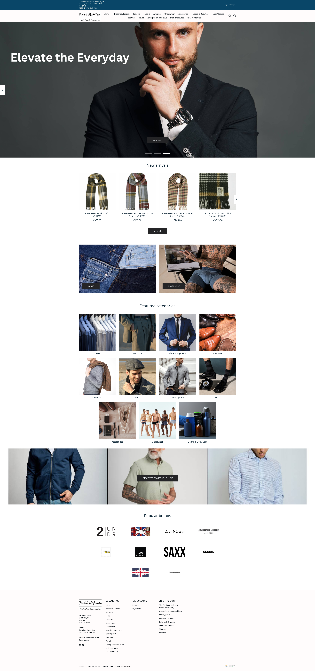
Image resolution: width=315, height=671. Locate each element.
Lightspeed (128, 666)
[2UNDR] (106, 531)
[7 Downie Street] (140, 531)
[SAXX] (174, 552)
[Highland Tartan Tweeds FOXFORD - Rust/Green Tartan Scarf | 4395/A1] (137, 191)
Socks (147, 14)
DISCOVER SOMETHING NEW (157, 478)
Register (135, 605)
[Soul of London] (140, 572)
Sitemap (162, 629)
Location (162, 632)
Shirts (97, 353)
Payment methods (166, 618)
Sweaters (157, 14)
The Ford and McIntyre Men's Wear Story (168, 606)
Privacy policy (164, 614)
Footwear (131, 17)
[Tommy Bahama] (174, 572)
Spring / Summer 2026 (157, 17)
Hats (137, 397)
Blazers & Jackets (122, 14)
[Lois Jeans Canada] (106, 552)
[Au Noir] (174, 531)
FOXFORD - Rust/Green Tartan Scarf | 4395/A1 (137, 214)
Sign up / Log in (230, 5)
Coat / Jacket (218, 14)
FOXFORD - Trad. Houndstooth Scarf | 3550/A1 (177, 214)
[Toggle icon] (229, 16)
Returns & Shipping (167, 622)
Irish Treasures (177, 17)
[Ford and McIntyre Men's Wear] (90, 16)
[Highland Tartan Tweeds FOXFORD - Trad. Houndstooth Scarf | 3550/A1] (177, 191)
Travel (141, 17)
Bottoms (137, 353)
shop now (157, 139)
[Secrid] (208, 552)
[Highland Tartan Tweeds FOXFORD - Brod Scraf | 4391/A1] (97, 191)
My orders (136, 608)
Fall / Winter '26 (194, 17)
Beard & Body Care (201, 14)
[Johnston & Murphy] (208, 531)
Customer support (166, 625)
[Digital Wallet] (232, 666)
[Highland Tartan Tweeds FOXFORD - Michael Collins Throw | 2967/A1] (217, 191)
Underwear (169, 14)
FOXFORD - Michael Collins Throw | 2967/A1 (218, 214)
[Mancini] (140, 552)
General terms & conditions (170, 611)
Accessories (117, 441)
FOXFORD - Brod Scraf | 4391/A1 (97, 214)
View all (157, 231)
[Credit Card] (226, 666)
